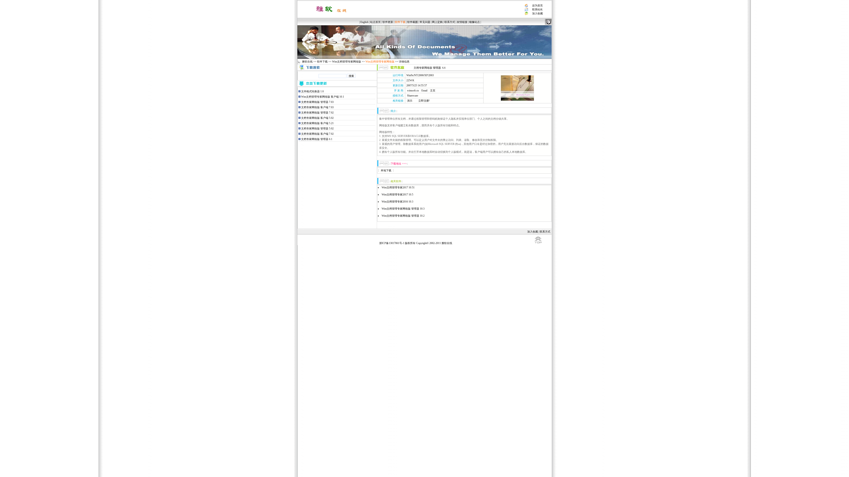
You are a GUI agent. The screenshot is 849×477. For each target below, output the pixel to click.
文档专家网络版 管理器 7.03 (317, 102)
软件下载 (322, 61)
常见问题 (425, 22)
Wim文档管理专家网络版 (346, 61)
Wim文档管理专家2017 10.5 (397, 194)
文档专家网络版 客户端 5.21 (317, 123)
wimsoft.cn (413, 90)
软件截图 (412, 22)
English (364, 22)
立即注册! (424, 100)
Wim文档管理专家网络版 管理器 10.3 (403, 208)
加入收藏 (537, 13)
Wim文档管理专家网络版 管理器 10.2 (403, 215)
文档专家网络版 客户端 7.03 (317, 107)
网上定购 (437, 22)
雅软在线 (307, 61)
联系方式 (449, 22)
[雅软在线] (331, 13)
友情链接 (462, 22)
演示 (409, 100)
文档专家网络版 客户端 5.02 (317, 117)
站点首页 (375, 22)
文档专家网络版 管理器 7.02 (317, 112)
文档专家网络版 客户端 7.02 (317, 133)
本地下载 (386, 170)
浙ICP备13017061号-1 (391, 243)
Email (424, 90)
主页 (432, 90)
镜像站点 (474, 22)
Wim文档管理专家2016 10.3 (397, 201)
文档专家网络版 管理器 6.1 (316, 139)
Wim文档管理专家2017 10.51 (398, 187)
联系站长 (537, 9)
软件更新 (387, 22)
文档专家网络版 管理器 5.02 (317, 128)
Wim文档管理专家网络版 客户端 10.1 (322, 96)
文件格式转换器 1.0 (312, 91)
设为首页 (537, 5)
